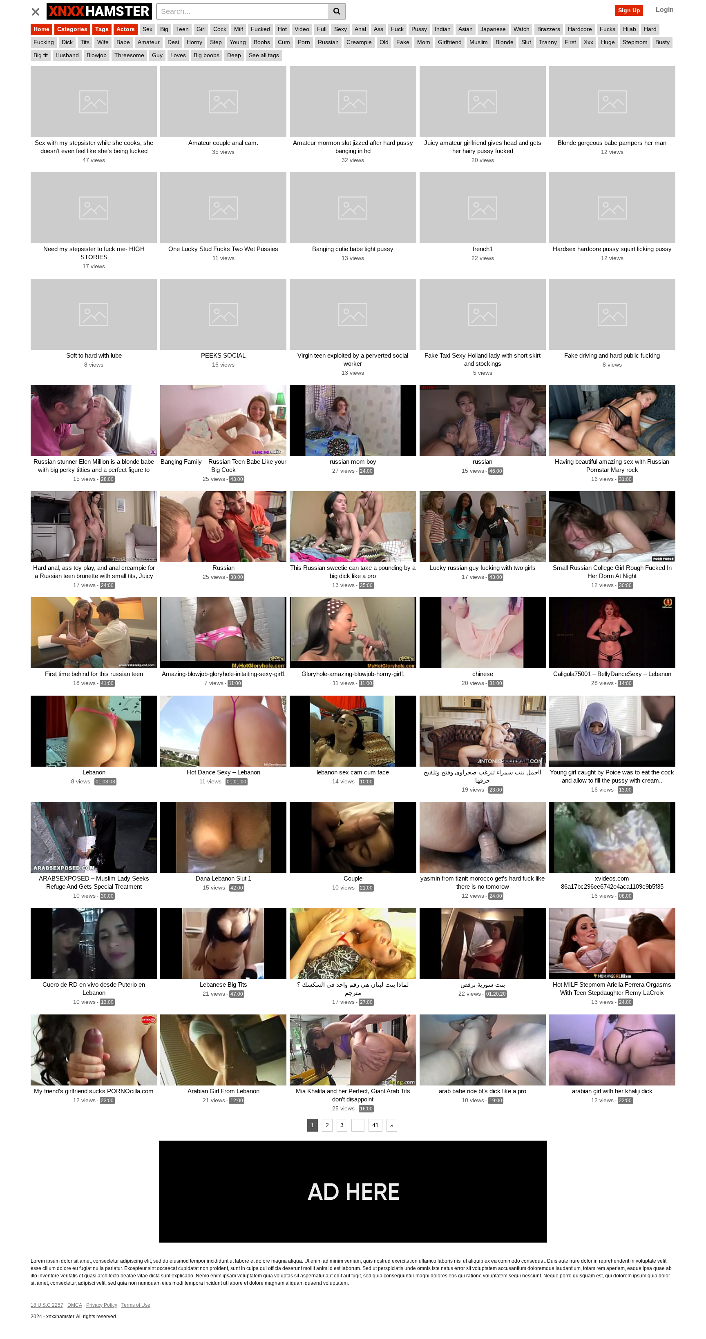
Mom (423, 42)
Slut (526, 42)
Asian (465, 29)
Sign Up (629, 10)
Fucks (607, 29)
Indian (443, 29)
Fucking (44, 42)
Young (238, 42)
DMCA (74, 1305)
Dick (67, 42)
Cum (284, 42)
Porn (304, 42)
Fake (402, 42)
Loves (178, 55)
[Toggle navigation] (39, 10)
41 (375, 1125)
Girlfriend (450, 42)
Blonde (505, 42)
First (570, 42)
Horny (194, 42)
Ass (378, 29)
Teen (182, 29)
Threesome (129, 55)
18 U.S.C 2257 (47, 1305)
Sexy (340, 29)
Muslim (478, 42)
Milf (238, 29)
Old (384, 42)
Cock (219, 29)
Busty (662, 42)
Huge (608, 42)
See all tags (264, 55)
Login (665, 9)
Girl (201, 29)
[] (337, 11)
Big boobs (206, 55)
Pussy (419, 29)
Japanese (493, 29)
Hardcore (580, 29)
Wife (103, 42)
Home (41, 29)
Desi (173, 42)
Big (164, 29)
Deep (234, 55)
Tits (84, 42)
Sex (147, 29)
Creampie (359, 42)
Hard (650, 29)
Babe (123, 42)
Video (302, 29)
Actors (125, 29)
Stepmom (635, 42)
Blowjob (97, 55)
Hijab (629, 29)
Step (216, 42)
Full (321, 29)
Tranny (548, 42)
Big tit (41, 55)
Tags (102, 29)
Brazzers (548, 29)
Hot (282, 29)
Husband (67, 55)
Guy (157, 55)
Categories (72, 29)
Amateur (149, 42)
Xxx (588, 42)
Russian (328, 42)
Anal (360, 29)
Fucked (260, 29)
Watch (522, 29)
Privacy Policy (101, 1305)
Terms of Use (135, 1305)
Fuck (397, 29)
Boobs (262, 42)
